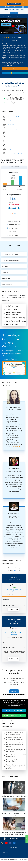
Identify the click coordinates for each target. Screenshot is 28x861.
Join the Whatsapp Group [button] (15, 715)
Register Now (14, 12)
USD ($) (17, 570)
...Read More (16, 446)
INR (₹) (11, 570)
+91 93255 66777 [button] (14, 710)
